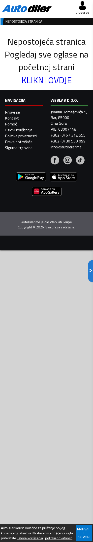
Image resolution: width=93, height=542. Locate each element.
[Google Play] (31, 177)
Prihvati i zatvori (84, 533)
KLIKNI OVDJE (47, 80)
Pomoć (11, 124)
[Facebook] (55, 161)
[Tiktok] (80, 161)
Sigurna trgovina (18, 148)
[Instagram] (67, 161)
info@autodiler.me (66, 147)
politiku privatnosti (58, 538)
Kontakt (12, 118)
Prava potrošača (18, 142)
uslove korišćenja (30, 538)
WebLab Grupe (61, 222)
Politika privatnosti (21, 136)
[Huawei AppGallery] (47, 192)
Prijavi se (12, 112)
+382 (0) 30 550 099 (68, 141)
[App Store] (63, 177)
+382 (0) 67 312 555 (68, 135)
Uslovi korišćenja (18, 130)
